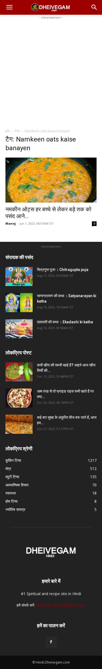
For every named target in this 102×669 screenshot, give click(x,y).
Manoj (10, 223)
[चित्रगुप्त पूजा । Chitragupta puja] (19, 276)
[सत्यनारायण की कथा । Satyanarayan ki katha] (19, 302)
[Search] (94, 7)
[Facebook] (51, 642)
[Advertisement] (51, 71)
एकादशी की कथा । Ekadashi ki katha (65, 322)
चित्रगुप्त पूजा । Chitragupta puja (62, 269)
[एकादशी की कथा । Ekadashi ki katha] (19, 328)
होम (7, 131)
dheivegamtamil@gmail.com (61, 605)
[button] (9, 7)
